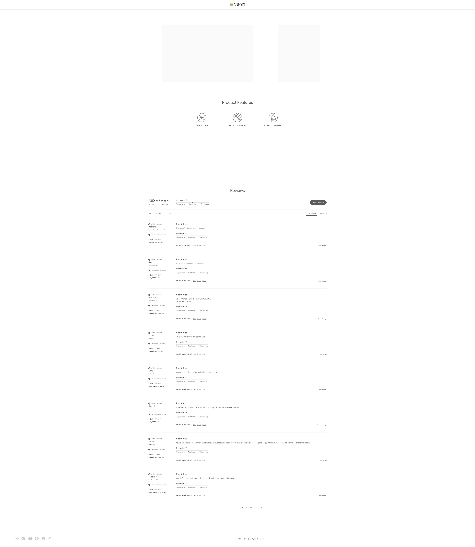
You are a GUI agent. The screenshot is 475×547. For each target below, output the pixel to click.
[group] (161, 201)
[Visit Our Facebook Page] (30, 538)
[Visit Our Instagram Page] (23, 538)
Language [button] (158, 213)
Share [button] (204, 245)
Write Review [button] (318, 202)
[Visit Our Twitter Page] (50, 538)
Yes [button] (194, 245)
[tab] (311, 214)
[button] (213, 508)
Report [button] (199, 245)
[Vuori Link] (237, 5)
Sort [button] (150, 213)
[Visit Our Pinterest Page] (37, 538)
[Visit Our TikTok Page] (43, 538)
